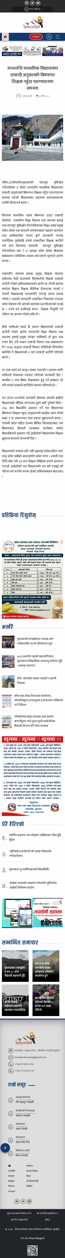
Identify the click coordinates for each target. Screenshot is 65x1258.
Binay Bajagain (36, 1238)
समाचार (29, 1166)
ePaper (36, 37)
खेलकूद (11, 1181)
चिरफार (11, 1186)
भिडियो (29, 1186)
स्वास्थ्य (11, 1176)
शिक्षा (28, 1176)
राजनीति (11, 1171)
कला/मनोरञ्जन (32, 1171)
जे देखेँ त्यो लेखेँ (32, 1181)
